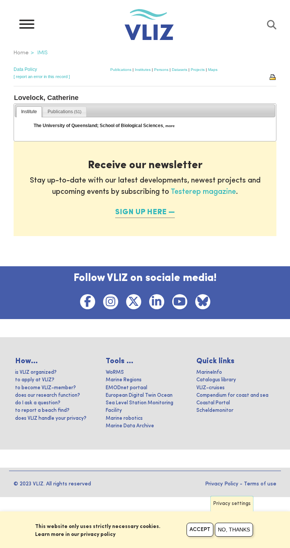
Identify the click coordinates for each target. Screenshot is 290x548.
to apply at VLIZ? (34, 380)
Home (21, 52)
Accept (200, 529)
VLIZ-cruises (210, 387)
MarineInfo (209, 372)
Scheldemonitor (214, 410)
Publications (120, 70)
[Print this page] (273, 76)
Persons (161, 70)
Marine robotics (124, 418)
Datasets (179, 70)
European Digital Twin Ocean (139, 395)
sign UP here (141, 212)
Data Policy (25, 69)
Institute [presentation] (29, 111)
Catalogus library (216, 380)
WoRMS (115, 372)
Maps (213, 70)
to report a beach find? (42, 410)
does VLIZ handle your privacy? (50, 418)
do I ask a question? (37, 403)
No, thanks (234, 530)
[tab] (29, 112)
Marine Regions (124, 380)
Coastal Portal (213, 403)
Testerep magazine (203, 192)
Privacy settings (232, 503)
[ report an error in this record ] (42, 76)
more (170, 126)
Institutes (143, 70)
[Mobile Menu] (27, 26)
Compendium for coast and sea (232, 395)
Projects (198, 70)
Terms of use (260, 484)
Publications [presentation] (65, 111)
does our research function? (47, 395)
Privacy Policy (221, 484)
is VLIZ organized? (36, 372)
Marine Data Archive (130, 426)
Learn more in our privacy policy (75, 534)
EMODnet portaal (126, 387)
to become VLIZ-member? (45, 387)
